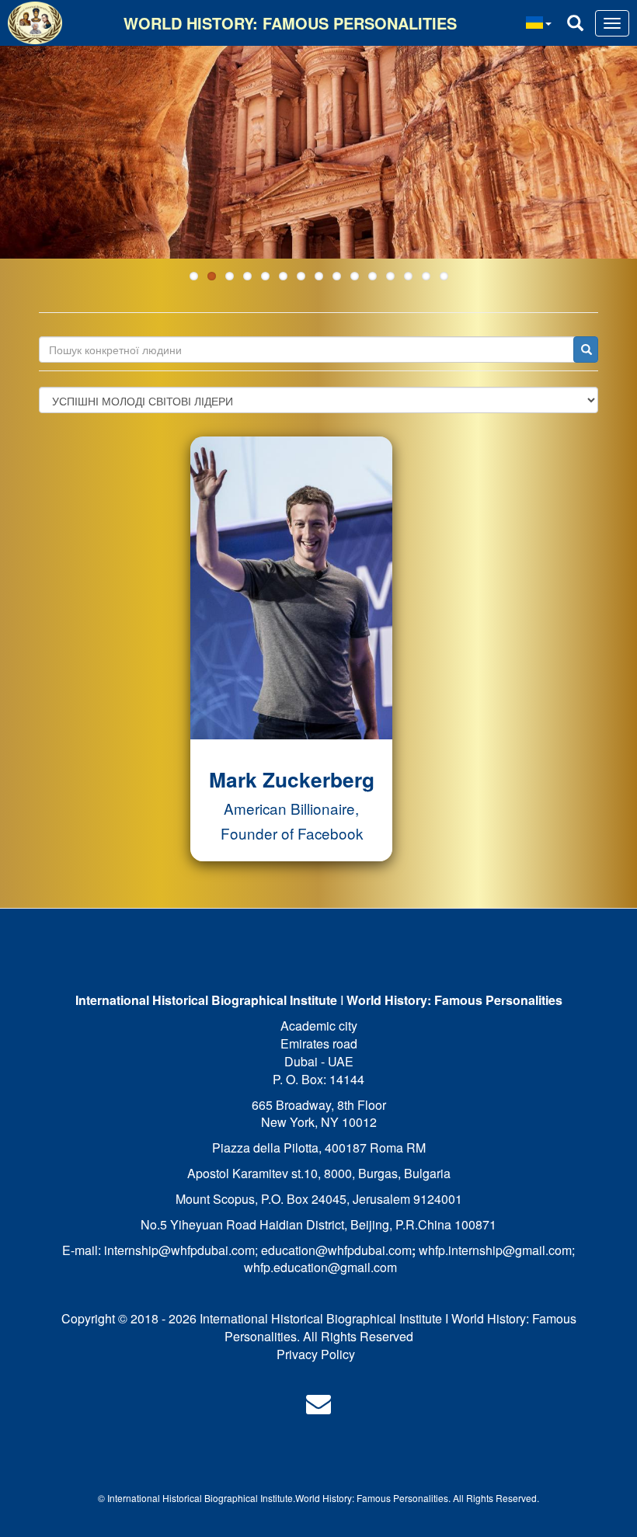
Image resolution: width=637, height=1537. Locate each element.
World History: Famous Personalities (290, 23)
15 (444, 276)
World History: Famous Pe (350, 1497)
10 (354, 276)
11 (372, 276)
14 (426, 276)
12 (390, 276)
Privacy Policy (316, 1354)
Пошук (585, 349)
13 (408, 276)
